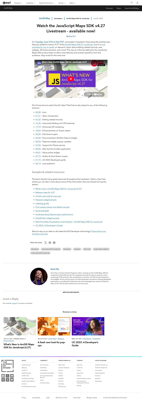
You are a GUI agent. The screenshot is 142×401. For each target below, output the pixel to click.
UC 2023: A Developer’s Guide (49, 225)
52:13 (38, 163)
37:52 (38, 145)
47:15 (38, 156)
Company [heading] (80, 360)
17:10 (38, 127)
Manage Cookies (92, 397)
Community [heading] (43, 360)
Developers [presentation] (96, 339)
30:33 (38, 141)
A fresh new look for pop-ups (48, 196)
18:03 (38, 130)
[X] (7, 376)
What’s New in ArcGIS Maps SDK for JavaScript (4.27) (19, 346)
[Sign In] (137, 2)
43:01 (38, 152)
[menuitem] (29, 365)
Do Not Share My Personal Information (115, 397)
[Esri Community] (3, 380)
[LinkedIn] (12, 376)
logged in (15, 303)
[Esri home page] (7, 2)
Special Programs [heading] (100, 360)
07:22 (38, 119)
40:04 (38, 149)
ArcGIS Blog (8, 8)
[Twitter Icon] (46, 243)
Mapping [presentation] (61, 339)
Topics (119, 8)
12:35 (38, 123)
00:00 (38, 112)
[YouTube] (12, 380)
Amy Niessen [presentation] (87, 339)
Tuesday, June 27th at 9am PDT (49, 42)
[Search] (131, 2)
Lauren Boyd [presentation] (52, 339)
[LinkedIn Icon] (54, 243)
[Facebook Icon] (50, 243)
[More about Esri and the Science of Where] (7, 366)
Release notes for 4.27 (45, 192)
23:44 (38, 138)
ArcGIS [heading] (24, 360)
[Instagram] (7, 380)
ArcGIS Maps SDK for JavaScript (79, 44)
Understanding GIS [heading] (64, 360)
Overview (109, 8)
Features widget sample (45, 200)
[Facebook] (3, 376)
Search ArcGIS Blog (132, 8)
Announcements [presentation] (9, 341)
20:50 (38, 134)
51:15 (38, 160)
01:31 (38, 116)
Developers (58, 18)
